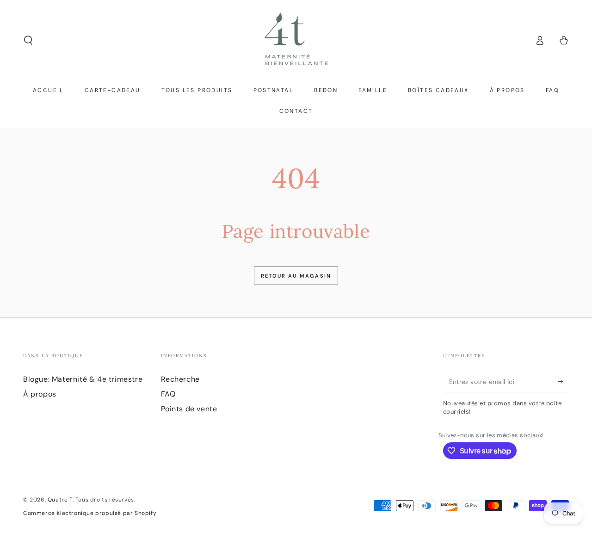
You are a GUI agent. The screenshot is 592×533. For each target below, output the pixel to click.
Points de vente (189, 409)
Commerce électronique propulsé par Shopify (89, 513)
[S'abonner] (563, 382)
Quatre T (60, 499)
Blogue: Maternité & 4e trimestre (82, 379)
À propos (39, 394)
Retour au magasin (296, 276)
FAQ (168, 394)
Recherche (180, 379)
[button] (28, 40)
